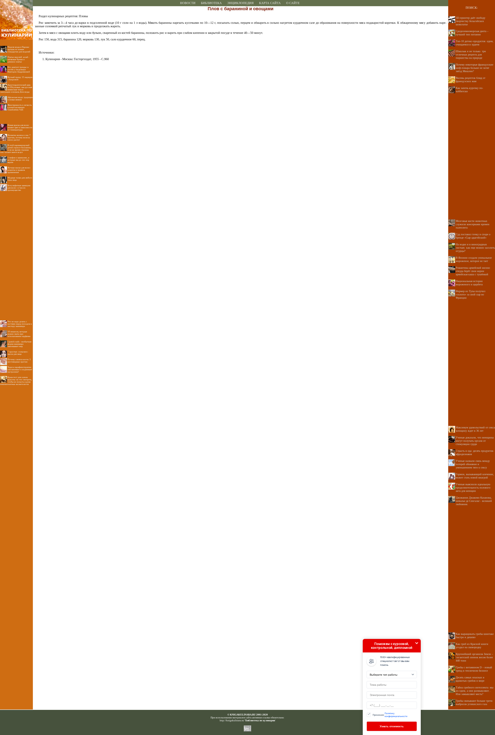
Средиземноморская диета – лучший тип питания (472, 33)
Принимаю (390, 715)
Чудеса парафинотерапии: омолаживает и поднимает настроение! (20, 369)
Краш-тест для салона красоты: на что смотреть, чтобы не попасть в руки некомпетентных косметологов (16, 380)
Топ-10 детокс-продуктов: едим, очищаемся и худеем (474, 43)
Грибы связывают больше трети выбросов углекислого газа (474, 702)
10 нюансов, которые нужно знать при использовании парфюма (19, 333)
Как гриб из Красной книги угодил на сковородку (472, 645)
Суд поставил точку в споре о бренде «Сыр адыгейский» (473, 236)
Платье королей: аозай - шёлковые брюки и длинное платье (18, 59)
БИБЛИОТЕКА (211, 3)
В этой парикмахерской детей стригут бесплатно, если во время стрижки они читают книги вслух (15, 148)
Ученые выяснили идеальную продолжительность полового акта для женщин (473, 487)
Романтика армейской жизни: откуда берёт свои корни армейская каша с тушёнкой (473, 271)
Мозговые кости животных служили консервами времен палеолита (472, 224)
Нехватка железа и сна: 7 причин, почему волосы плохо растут (19, 137)
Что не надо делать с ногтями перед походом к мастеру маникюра (20, 323)
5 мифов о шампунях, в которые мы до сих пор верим (18, 159)
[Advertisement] (16, 253)
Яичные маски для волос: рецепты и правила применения (19, 169)
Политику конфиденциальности (396, 715)
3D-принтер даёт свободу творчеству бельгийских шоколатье (470, 21)
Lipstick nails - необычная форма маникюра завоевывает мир (19, 343)
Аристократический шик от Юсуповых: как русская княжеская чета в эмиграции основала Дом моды (16, 88)
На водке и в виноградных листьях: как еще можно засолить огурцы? (475, 247)
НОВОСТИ (187, 3)
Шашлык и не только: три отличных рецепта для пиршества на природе (471, 54)
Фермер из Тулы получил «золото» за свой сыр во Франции (470, 294)
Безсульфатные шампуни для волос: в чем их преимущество (19, 187)
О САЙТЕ (293, 3)
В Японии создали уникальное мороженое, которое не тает (474, 259)
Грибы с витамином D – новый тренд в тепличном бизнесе (474, 669)
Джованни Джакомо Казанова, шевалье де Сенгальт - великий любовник (474, 501)
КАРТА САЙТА (270, 3)
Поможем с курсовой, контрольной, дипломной (391, 646)
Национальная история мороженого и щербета (469, 283)
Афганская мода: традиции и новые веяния (20, 98)
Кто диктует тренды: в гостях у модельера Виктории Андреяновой (19, 69)
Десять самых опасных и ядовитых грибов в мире (470, 679)
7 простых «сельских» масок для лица (18, 352)
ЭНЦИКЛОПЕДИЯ (240, 3)
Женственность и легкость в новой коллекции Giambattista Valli (20, 107)
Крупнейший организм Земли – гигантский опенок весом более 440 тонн (474, 657)
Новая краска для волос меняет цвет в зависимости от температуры (20, 127)
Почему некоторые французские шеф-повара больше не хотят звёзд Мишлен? (474, 68)
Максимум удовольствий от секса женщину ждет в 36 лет (475, 429)
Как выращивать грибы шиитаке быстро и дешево (475, 635)
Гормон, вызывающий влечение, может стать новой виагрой (475, 476)
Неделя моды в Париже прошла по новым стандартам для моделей (19, 49)
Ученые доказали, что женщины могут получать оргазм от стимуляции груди (475, 441)
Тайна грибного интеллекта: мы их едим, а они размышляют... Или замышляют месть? (474, 691)
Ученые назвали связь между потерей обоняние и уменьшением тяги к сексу (473, 464)
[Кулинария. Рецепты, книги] (16, 5)
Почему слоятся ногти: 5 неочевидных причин (19, 360)
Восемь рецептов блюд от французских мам (470, 79)
